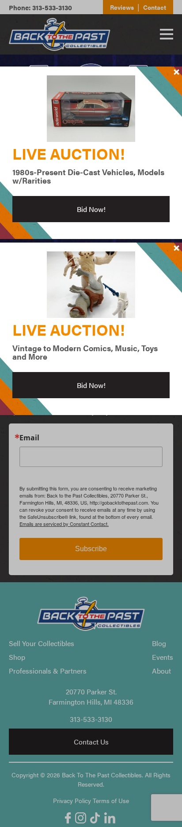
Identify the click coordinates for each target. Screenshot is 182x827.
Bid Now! (91, 209)
